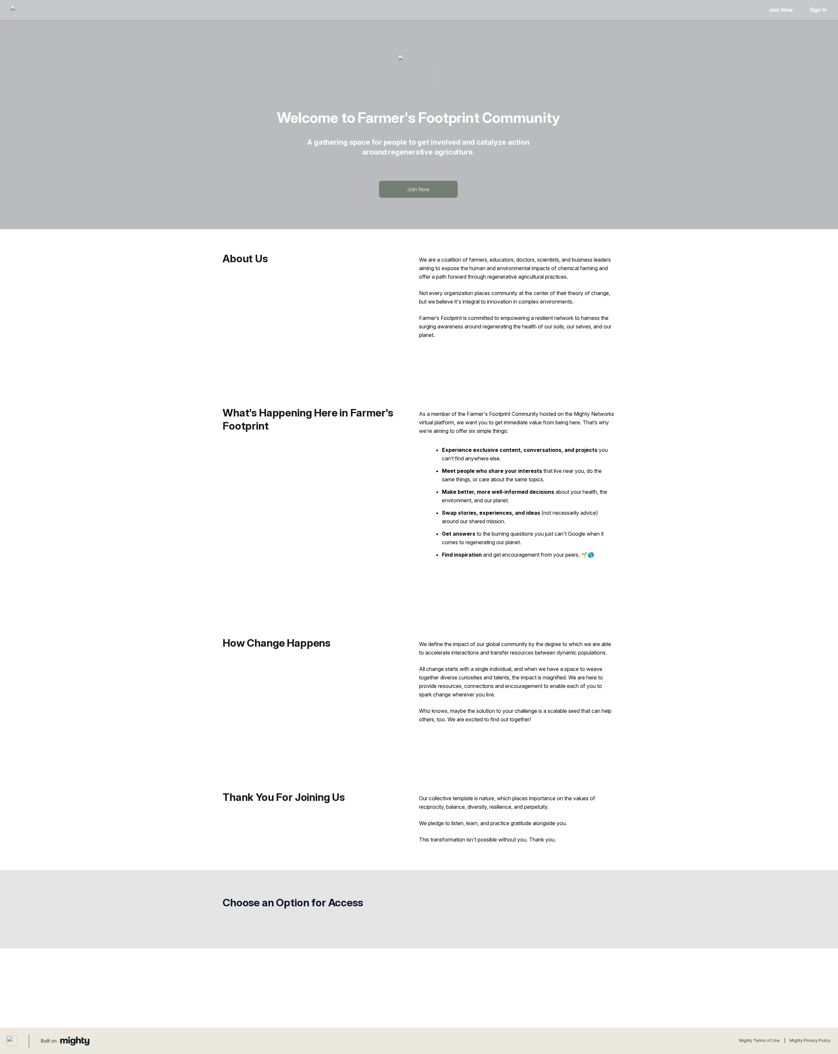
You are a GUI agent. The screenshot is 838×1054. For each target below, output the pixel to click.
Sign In (818, 10)
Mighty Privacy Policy (810, 1040)
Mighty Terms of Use (759, 1040)
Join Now (780, 10)
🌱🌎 (587, 554)
